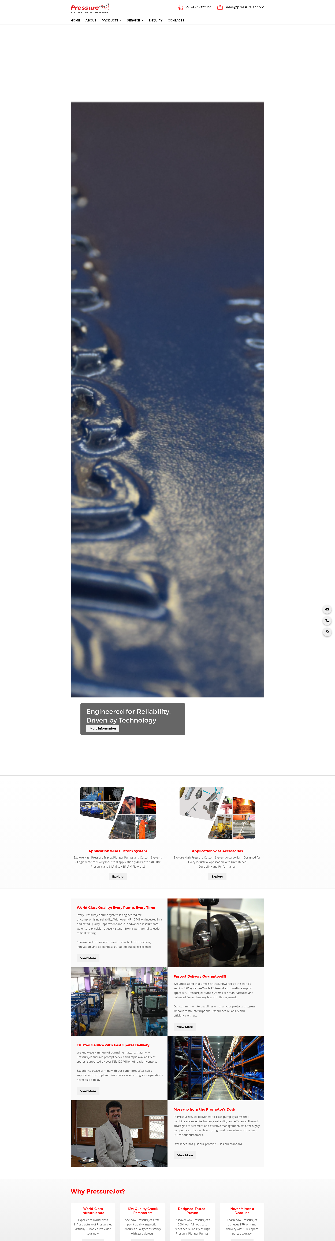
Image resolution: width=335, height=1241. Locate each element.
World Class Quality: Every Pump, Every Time (116, 907)
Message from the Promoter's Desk (204, 1109)
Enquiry (155, 20)
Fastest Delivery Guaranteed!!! (200, 976)
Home (75, 20)
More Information (103, 728)
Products (110, 20)
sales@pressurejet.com (244, 7)
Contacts (176, 20)
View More (88, 958)
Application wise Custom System (117, 851)
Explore (118, 876)
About (90, 20)
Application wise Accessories (217, 851)
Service (134, 20)
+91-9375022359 (198, 7)
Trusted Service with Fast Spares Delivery (113, 1045)
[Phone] (327, 620)
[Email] (327, 609)
